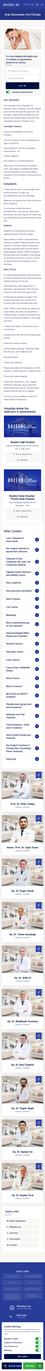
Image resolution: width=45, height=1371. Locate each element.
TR (24, 5)
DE (30, 5)
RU (33, 5)
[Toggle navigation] (41, 4)
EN (27, 5)
